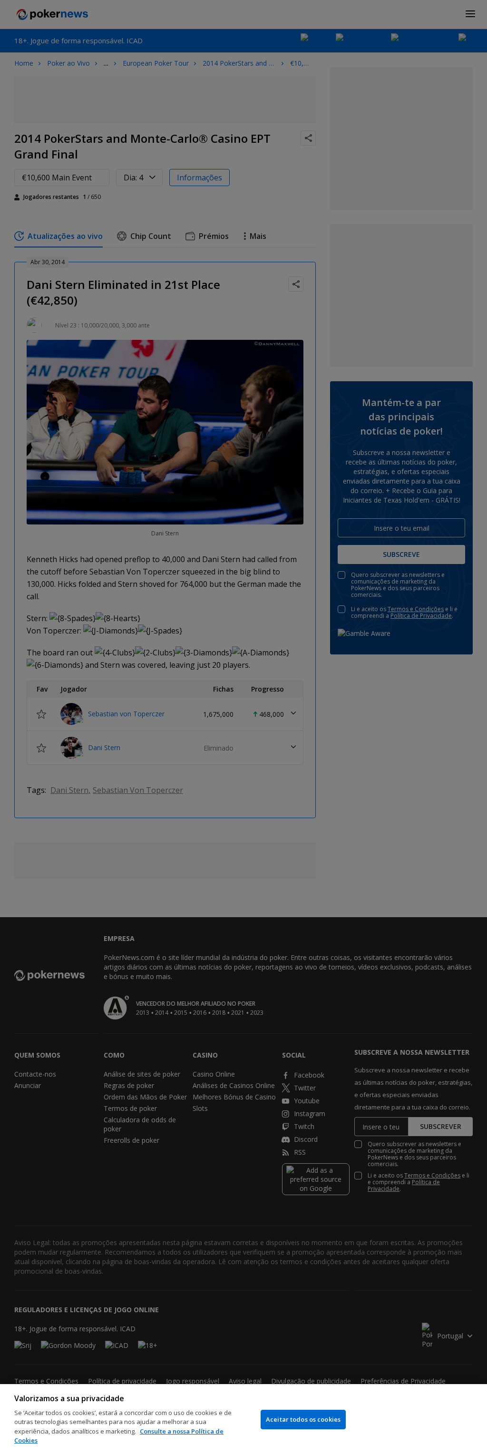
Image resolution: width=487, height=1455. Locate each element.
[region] (243, 1419)
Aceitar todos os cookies (303, 1419)
